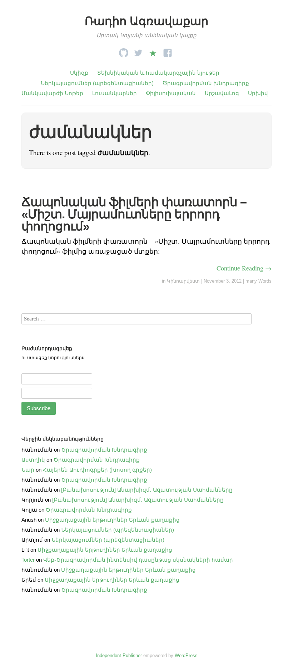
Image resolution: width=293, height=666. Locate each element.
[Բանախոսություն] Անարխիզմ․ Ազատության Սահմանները (147, 490)
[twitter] (138, 50)
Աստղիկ (33, 460)
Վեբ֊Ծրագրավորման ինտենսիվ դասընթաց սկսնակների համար (138, 560)
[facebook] (167, 50)
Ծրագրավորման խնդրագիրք (206, 83)
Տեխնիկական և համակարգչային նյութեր (158, 73)
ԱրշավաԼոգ (222, 93)
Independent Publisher (119, 655)
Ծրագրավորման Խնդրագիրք (104, 450)
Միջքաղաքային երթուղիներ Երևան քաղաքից (112, 520)
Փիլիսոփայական (171, 93)
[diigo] (152, 50)
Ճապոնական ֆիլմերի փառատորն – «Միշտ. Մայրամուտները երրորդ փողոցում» (134, 214)
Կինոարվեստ (183, 281)
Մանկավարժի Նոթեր (52, 93)
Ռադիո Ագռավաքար (146, 21)
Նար (27, 470)
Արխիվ (258, 93)
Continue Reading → (244, 268)
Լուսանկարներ (114, 93)
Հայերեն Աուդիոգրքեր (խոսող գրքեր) (97, 470)
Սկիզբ (79, 73)
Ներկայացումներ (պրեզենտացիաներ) (97, 83)
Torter (28, 560)
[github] (123, 50)
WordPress (186, 655)
